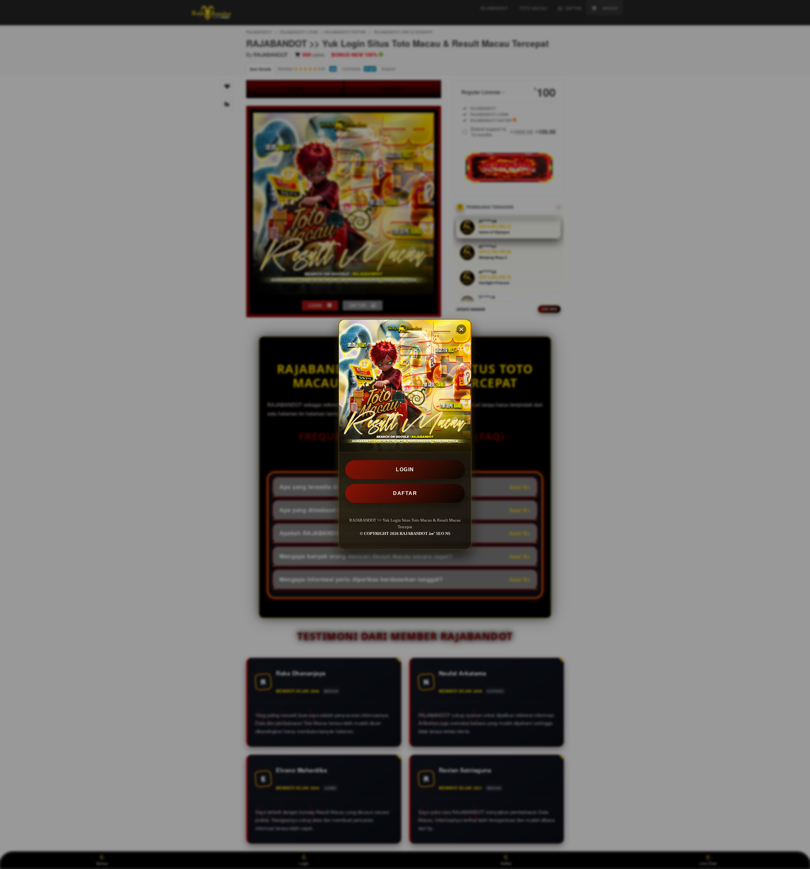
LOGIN (405, 469)
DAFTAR (405, 493)
